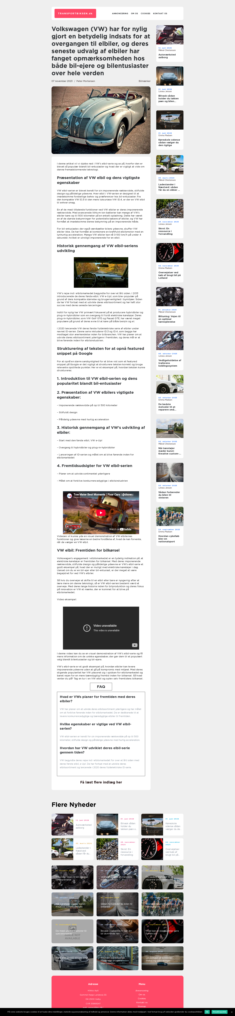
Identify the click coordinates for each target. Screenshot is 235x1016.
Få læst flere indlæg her (101, 782)
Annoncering (120, 13)
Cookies (145, 13)
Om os (134, 13)
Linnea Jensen (165, 91)
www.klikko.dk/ (95, 1007)
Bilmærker (145, 81)
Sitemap (142, 1006)
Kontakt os (160, 13)
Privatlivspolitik (219, 1012)
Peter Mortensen (85, 81)
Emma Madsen (165, 135)
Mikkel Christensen (167, 50)
